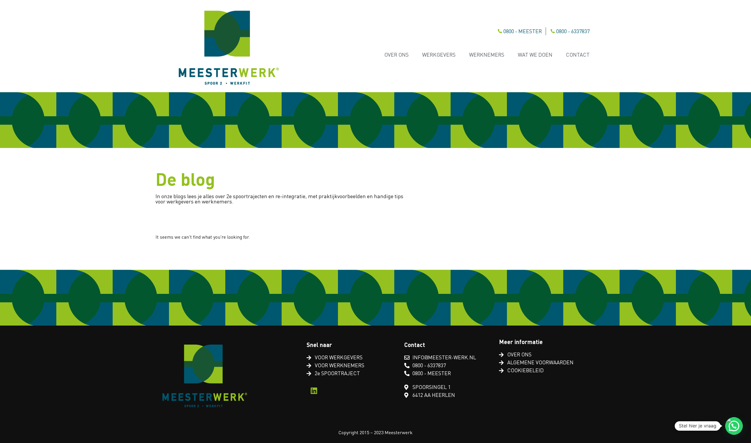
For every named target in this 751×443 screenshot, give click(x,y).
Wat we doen (535, 54)
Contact (578, 54)
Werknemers (486, 54)
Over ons (396, 54)
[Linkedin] (314, 390)
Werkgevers (439, 54)
